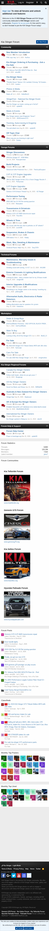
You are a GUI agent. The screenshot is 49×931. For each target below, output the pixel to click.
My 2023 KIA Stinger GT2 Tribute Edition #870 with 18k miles (26, 346)
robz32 (39, 419)
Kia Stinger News (14, 77)
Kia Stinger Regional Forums (13, 365)
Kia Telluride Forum (38, 911)
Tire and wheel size (12, 128)
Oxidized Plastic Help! (13, 247)
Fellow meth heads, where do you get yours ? (21, 375)
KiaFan (27, 57)
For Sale (10, 340)
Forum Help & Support (11, 426)
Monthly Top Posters (10, 753)
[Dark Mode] (41, 2)
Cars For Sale (12, 352)
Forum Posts (6, 630)
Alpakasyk (28, 397)
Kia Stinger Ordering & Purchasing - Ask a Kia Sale (21, 676)
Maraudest (19, 204)
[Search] (46, 2)
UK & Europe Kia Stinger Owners (21, 402)
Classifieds (6, 700)
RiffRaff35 (38, 387)
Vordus (18, 140)
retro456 (17, 72)
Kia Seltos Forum (23, 911)
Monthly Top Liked (9, 786)
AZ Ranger (40, 191)
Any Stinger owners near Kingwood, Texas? (20, 116)
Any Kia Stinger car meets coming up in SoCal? (22, 104)
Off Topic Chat (12, 133)
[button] (2, 2)
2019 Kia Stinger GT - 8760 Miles (17, 157)
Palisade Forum (26, 913)
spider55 (19, 106)
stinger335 (20, 279)
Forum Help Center (15, 431)
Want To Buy (11, 331)
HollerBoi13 (25, 94)
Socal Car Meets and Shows (15, 387)
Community (6, 47)
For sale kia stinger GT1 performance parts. (21, 742)
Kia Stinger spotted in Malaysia (16, 419)
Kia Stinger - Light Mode (12, 865)
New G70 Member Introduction (15, 661)
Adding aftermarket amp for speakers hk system (22, 304)
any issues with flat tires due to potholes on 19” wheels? (24, 225)
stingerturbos (42, 358)
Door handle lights (11, 642)
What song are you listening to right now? (20, 138)
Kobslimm (20, 306)
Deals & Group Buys (15, 318)
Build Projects (12, 164)
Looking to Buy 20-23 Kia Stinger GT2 (18, 336)
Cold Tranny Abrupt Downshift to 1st (18, 690)
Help (26, 869)
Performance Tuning (15, 196)
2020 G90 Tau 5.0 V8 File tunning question (20, 201)
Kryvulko (19, 216)
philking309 (19, 292)
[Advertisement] (25, 34)
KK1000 (42, 267)
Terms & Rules (7, 869)
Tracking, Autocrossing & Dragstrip (21, 123)
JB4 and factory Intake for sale (18, 714)
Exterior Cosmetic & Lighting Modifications (26, 272)
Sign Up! (6, 11)
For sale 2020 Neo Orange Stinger (17, 358)
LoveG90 (19, 227)
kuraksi (17, 84)
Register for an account (20, 23)
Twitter (38, 869)
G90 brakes (10, 237)
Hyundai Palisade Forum (10, 913)
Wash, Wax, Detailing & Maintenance (22, 242)
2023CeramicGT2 (22, 118)
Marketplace (6, 313)
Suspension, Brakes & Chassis (20, 232)
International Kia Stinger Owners (20, 414)
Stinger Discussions (15, 152)
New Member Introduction (18, 52)
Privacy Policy (19, 869)
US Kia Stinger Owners (16, 382)
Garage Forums (8, 147)
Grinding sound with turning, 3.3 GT (18, 267)
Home (32, 869)
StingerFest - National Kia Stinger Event (23, 99)
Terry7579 (35, 247)
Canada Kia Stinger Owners (18, 370)
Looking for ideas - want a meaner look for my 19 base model (26, 277)
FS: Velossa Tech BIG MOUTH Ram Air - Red (21, 70)
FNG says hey (11, 57)
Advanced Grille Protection (15, 169)
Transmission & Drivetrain (18, 208)
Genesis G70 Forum (9, 911)
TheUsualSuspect (39, 169)
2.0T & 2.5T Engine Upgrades (18, 174)
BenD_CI (44, 336)
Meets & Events (13, 111)
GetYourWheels (21, 326)
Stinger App (10, 397)
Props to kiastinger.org (13, 436)
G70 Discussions (10, 646)
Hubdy (26, 237)
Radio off (9, 94)
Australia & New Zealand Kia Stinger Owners (26, 392)
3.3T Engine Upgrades (15, 186)
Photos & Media (13, 89)
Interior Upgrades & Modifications (21, 284)
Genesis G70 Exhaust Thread (16, 191)
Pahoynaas (20, 181)
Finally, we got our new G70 (15, 657)
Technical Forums (9, 255)
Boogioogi (19, 377)
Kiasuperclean (21, 159)
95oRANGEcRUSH (22, 409)
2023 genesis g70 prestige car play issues (20, 665)
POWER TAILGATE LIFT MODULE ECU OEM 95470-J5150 (26, 407)
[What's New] (37, 2)
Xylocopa (18, 348)
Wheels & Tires (13, 220)
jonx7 (46, 454)
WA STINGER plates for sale (17, 735)
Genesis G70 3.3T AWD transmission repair (20, 213)
